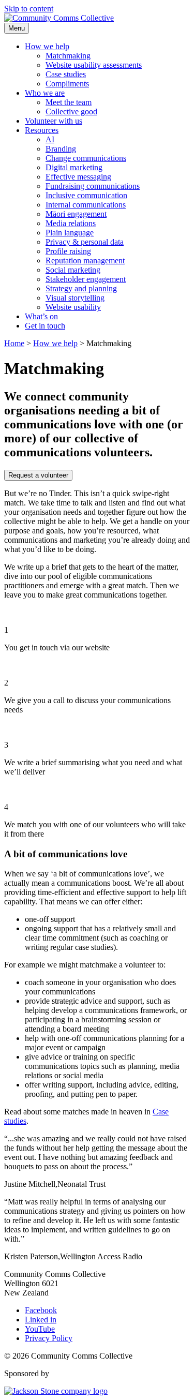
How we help (47, 46)
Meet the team (69, 102)
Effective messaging (78, 176)
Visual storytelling (75, 297)
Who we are (45, 92)
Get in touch (45, 325)
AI (50, 139)
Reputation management (85, 260)
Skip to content (28, 8)
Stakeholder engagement (86, 279)
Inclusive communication (86, 195)
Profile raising (68, 251)
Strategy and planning (81, 288)
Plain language (70, 232)
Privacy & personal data (85, 241)
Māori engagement (76, 214)
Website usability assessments (94, 65)
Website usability (73, 307)
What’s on (41, 316)
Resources (41, 130)
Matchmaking (68, 55)
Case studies (66, 74)
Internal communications (86, 204)
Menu (16, 28)
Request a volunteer (38, 475)
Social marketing (73, 269)
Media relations (71, 223)
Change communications (86, 158)
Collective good (71, 111)
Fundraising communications (93, 186)
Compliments (67, 83)
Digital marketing (74, 167)
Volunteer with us (53, 120)
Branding (61, 148)
